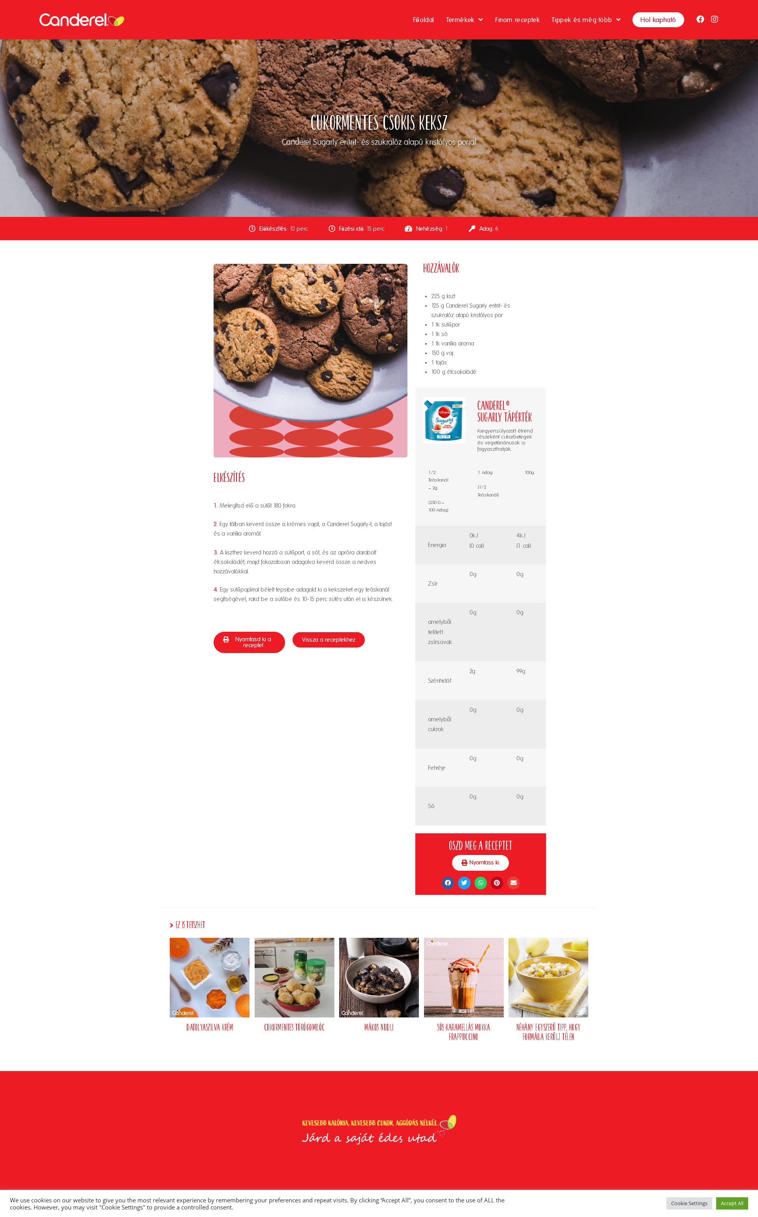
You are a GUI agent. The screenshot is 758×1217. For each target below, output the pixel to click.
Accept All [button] (732, 1203)
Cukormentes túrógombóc (294, 1027)
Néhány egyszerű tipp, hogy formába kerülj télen (548, 1031)
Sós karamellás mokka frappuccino (463, 1031)
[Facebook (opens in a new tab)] (700, 19)
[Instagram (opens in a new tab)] (714, 19)
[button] (249, 642)
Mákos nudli (379, 1027)
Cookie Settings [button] (689, 1203)
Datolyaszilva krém (209, 1027)
